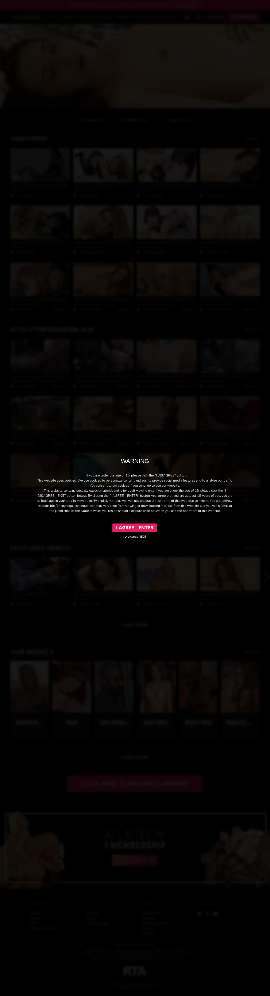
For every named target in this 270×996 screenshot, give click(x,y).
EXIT (143, 537)
